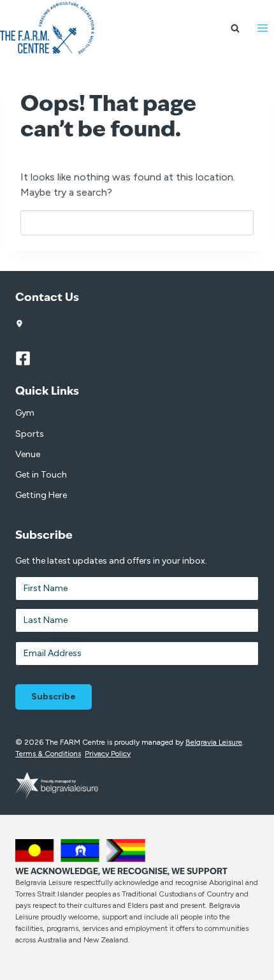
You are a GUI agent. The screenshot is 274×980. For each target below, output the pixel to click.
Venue (27, 454)
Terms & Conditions (48, 753)
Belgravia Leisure (213, 742)
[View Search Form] (235, 28)
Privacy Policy (108, 753)
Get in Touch (41, 474)
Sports (29, 433)
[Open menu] (262, 28)
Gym (24, 412)
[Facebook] (28, 358)
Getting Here (41, 495)
